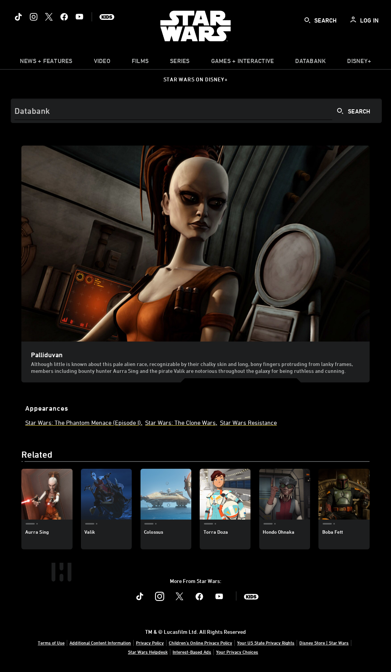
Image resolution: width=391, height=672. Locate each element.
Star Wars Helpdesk (148, 651)
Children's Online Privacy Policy (200, 642)
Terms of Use (51, 642)
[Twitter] (49, 17)
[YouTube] (79, 17)
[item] (46, 62)
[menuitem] (102, 62)
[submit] (307, 20)
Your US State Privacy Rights (265, 642)
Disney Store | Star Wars (324, 642)
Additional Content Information (100, 642)
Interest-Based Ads (192, 651)
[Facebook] (64, 17)
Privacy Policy (150, 642)
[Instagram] (33, 17)
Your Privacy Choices (237, 651)
